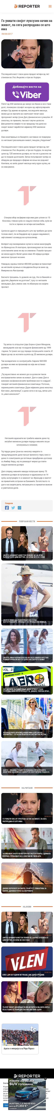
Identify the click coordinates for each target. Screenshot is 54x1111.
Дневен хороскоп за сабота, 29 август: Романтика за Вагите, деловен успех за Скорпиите (24, 889)
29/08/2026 (47, 851)
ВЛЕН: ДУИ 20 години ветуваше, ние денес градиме (23, 975)
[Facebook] (7, 508)
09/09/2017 (47, 816)
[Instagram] (19, 508)
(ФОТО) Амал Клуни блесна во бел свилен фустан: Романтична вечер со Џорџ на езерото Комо (26, 659)
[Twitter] (13, 508)
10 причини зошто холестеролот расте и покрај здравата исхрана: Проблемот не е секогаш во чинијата (27, 855)
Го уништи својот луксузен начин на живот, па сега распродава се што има (24, 820)
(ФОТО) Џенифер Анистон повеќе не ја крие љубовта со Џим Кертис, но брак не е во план (24, 556)
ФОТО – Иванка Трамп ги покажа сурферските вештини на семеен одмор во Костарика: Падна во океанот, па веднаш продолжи (27, 771)
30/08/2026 (47, 935)
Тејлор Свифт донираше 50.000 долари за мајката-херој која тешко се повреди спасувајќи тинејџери (26, 1008)
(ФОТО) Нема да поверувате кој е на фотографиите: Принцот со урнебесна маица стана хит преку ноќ (24, 621)
